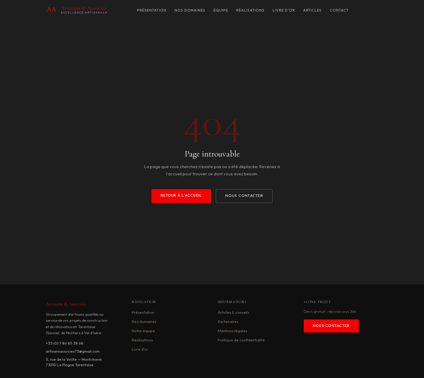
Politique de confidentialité (241, 340)
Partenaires (228, 321)
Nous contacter (244, 195)
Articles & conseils (233, 312)
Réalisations (250, 10)
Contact (339, 10)
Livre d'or (284, 10)
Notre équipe (143, 330)
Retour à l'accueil (181, 195)
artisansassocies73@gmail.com (73, 351)
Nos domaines (190, 10)
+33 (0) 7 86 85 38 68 (64, 343)
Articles (312, 10)
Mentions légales (232, 330)
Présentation (151, 10)
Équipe (220, 10)
